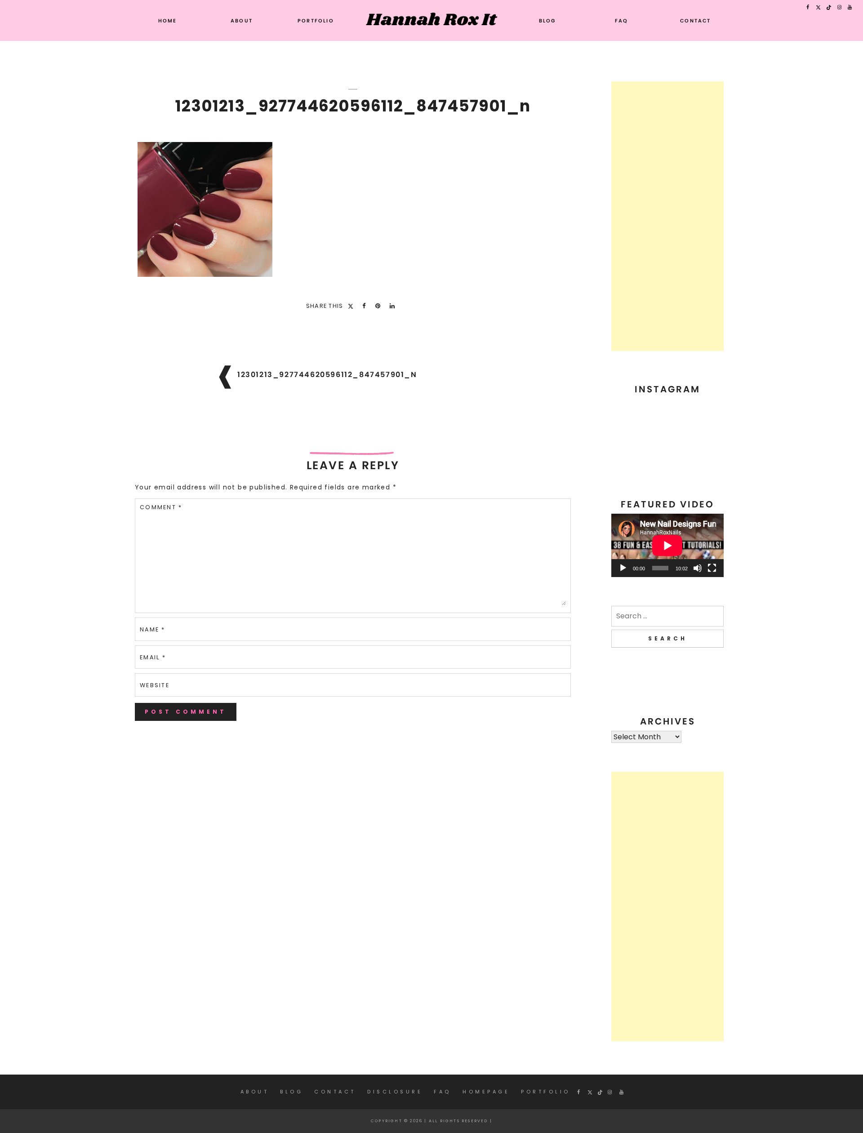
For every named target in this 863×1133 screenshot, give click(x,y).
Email (153, 657)
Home (167, 20)
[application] (667, 545)
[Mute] (697, 568)
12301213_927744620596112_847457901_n (327, 374)
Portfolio (316, 20)
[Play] (622, 568)
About (242, 20)
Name (152, 629)
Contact (695, 20)
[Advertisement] (667, 216)
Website (154, 685)
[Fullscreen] (711, 568)
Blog (547, 20)
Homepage (486, 1091)
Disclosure (395, 1091)
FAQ (621, 20)
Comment (161, 507)
